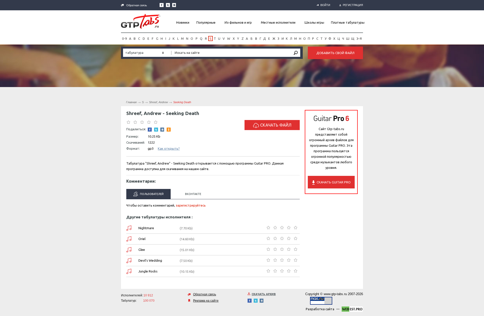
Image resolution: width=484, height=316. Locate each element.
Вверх (479, 158)
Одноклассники (169, 130)
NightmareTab (128, 228)
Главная (131, 102)
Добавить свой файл (335, 53)
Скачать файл (275, 125)
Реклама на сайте (206, 300)
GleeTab (128, 249)
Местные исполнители (278, 22)
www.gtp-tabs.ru (335, 294)
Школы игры (314, 22)
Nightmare (146, 228)
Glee (141, 249)
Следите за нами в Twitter (168, 5)
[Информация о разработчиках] (352, 309)
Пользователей (151, 193)
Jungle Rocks (148, 271)
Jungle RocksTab (128, 271)
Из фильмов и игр (238, 22)
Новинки (182, 22)
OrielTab (128, 239)
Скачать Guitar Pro (334, 182)
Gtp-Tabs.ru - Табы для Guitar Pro (140, 21)
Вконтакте (193, 193)
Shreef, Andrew (158, 102)
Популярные (206, 22)
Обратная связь (136, 5)
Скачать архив (264, 294)
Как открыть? (169, 148)
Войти (325, 5)
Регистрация (353, 5)
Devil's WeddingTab (128, 260)
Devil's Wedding (150, 260)
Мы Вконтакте (174, 5)
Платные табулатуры (348, 22)
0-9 (124, 38)
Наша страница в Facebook (162, 5)
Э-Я (359, 38)
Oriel (141, 239)
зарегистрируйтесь (191, 205)
